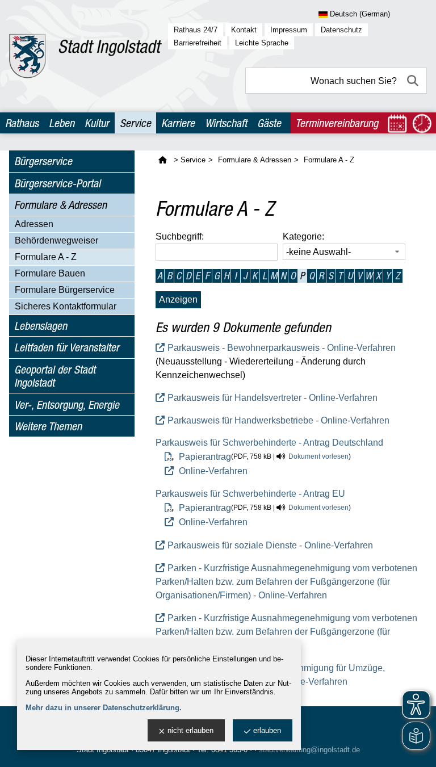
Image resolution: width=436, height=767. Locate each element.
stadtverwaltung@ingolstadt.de (309, 749)
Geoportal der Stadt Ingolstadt (54, 376)
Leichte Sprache (261, 43)
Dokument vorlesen (318, 456)
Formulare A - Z (46, 257)
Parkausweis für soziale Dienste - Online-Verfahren (270, 545)
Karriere (178, 122)
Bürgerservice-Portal (57, 183)
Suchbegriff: (180, 236)
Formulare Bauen (50, 273)
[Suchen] (414, 80)
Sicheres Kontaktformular (65, 306)
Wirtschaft (226, 122)
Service (135, 122)
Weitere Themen (48, 426)
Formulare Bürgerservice (65, 290)
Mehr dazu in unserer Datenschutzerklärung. (104, 707)
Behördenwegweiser (56, 240)
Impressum (288, 30)
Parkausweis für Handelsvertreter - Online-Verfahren (272, 398)
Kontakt (244, 30)
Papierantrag (204, 457)
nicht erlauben (190, 730)
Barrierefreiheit (197, 43)
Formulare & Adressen (60, 204)
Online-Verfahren (212, 471)
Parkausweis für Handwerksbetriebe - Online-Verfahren (278, 420)
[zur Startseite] (85, 56)
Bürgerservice (43, 160)
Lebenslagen (40, 325)
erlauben (267, 730)
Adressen (34, 224)
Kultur (97, 122)
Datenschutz (341, 30)
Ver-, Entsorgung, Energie (66, 404)
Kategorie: (303, 236)
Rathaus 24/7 (195, 30)
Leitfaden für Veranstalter (66, 347)
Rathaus (22, 122)
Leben (61, 122)
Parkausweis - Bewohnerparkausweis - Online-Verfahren (281, 348)
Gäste (269, 122)
